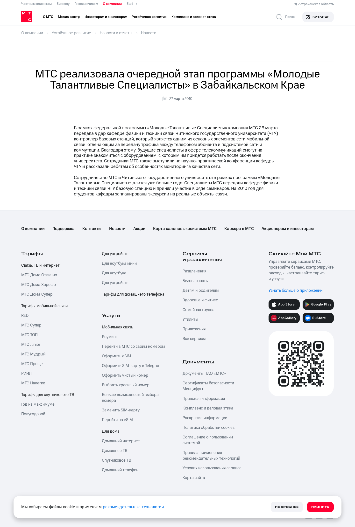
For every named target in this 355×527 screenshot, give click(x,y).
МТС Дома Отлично (39, 275)
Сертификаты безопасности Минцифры (208, 386)
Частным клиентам (36, 3)
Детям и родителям (201, 290)
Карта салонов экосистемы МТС (185, 229)
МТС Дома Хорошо (38, 285)
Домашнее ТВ (114, 451)
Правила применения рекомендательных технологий (211, 455)
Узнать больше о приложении (295, 290)
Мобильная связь (117, 327)
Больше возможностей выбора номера (130, 397)
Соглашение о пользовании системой (208, 440)
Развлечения (194, 271)
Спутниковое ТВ (116, 460)
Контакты (91, 229)
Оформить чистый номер (125, 375)
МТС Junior (30, 344)
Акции (139, 229)
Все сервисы (194, 339)
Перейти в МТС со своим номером (133, 346)
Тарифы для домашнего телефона (133, 294)
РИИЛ (26, 373)
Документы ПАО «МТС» (204, 373)
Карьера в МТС (239, 229)
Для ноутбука (114, 273)
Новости (117, 229)
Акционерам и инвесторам (288, 229)
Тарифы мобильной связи (44, 306)
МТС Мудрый (33, 354)
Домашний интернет (121, 441)
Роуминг (109, 337)
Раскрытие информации (205, 418)
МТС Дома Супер (37, 294)
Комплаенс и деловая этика (208, 408)
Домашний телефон (120, 470)
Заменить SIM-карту (121, 410)
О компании (112, 3)
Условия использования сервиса (212, 468)
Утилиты (190, 319)
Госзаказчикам (86, 3)
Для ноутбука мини (119, 263)
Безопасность (195, 281)
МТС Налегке (33, 383)
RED (24, 316)
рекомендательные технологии (133, 507)
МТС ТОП (29, 335)
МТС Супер (31, 325)
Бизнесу (63, 3)
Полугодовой (33, 414)
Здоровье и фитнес (200, 300)
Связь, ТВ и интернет (40, 265)
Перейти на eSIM (117, 420)
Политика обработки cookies (208, 427)
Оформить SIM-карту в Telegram (132, 366)
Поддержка (63, 229)
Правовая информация (204, 399)
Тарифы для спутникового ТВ (47, 395)
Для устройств (115, 254)
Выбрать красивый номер (125, 385)
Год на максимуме (38, 404)
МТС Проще (32, 364)
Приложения (194, 329)
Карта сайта (194, 478)
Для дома (111, 431)
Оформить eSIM (116, 356)
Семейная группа (198, 310)
